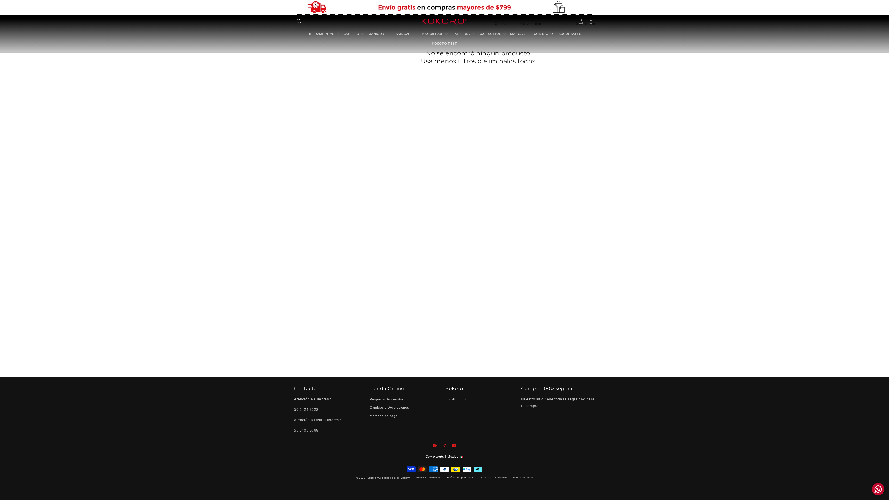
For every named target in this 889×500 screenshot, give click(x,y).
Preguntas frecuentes (387, 399)
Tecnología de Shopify (396, 477)
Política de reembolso (428, 477)
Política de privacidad (460, 477)
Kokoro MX (374, 477)
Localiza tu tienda (459, 399)
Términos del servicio (493, 477)
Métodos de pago (384, 416)
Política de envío (522, 477)
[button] (299, 21)
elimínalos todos (509, 61)
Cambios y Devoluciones (389, 407)
